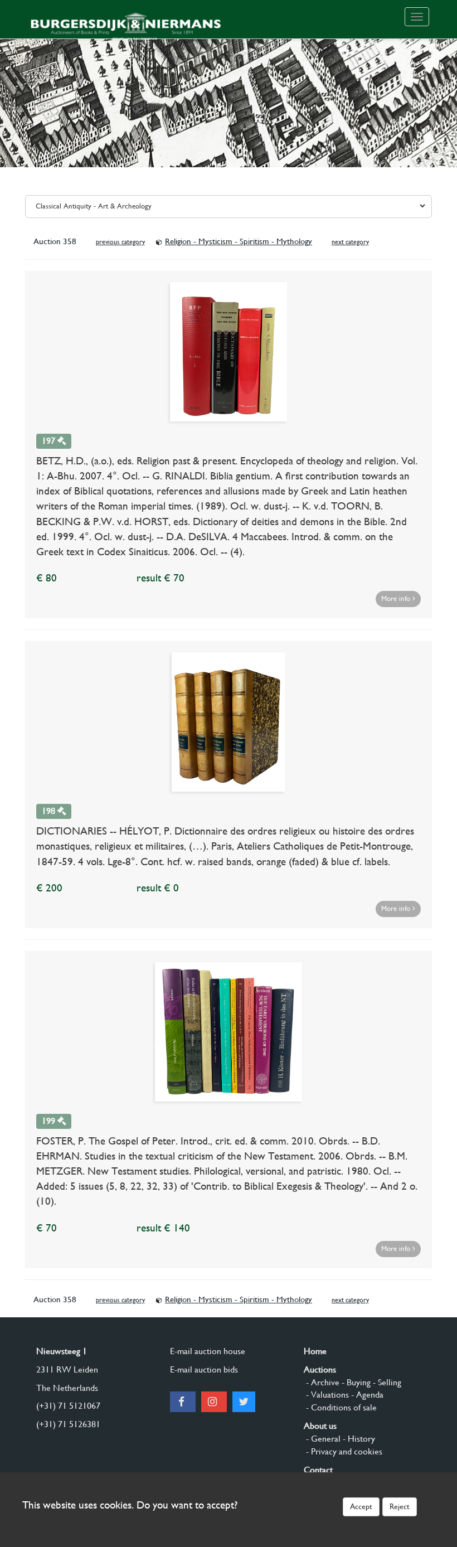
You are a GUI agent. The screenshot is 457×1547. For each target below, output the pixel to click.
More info (396, 598)
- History (358, 1438)
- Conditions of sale (340, 1407)
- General (322, 1438)
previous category (120, 242)
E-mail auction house (207, 1351)
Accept (361, 1506)
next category (350, 242)
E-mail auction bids (204, 1369)
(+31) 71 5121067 (68, 1405)
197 (49, 440)
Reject (400, 1506)
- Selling (386, 1382)
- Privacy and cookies (343, 1451)
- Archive (321, 1382)
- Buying (355, 1382)
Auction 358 (54, 241)
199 (49, 1121)
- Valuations (326, 1394)
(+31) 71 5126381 (68, 1424)
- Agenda (366, 1394)
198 (49, 811)
